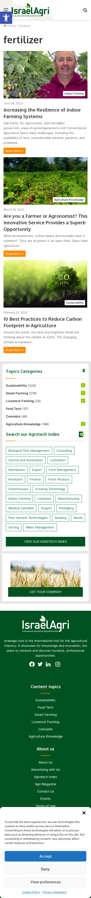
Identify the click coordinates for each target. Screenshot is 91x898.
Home (11, 26)
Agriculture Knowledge (23, 424)
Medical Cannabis (21, 508)
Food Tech (13, 409)
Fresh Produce (59, 479)
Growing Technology (50, 489)
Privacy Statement (54, 892)
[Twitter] (41, 666)
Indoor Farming (19, 498)
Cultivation (58, 460)
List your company (46, 592)
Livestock (44, 498)
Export (37, 470)
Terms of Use (45, 806)
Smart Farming (17, 393)
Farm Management (62, 470)
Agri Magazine (45, 784)
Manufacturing (68, 498)
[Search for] (85, 11)
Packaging (66, 508)
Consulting (64, 450)
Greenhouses (18, 489)
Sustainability (16, 385)
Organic (46, 508)
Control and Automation (25, 460)
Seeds (78, 518)
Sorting (13, 527)
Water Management (40, 527)
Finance (35, 479)
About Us (45, 762)
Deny (45, 869)
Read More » (14, 151)
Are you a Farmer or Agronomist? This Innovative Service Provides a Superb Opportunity (46, 222)
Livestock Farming (20, 401)
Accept (45, 856)
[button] (6, 18)
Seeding (60, 518)
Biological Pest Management (28, 450)
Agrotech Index (45, 777)
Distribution (16, 470)
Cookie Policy (31, 892)
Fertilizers (15, 479)
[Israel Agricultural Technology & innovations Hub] (30, 10)
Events (45, 798)
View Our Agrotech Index (45, 541)
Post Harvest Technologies (28, 518)
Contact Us (45, 791)
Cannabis (13, 416)
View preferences (46, 882)
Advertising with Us (45, 769)
